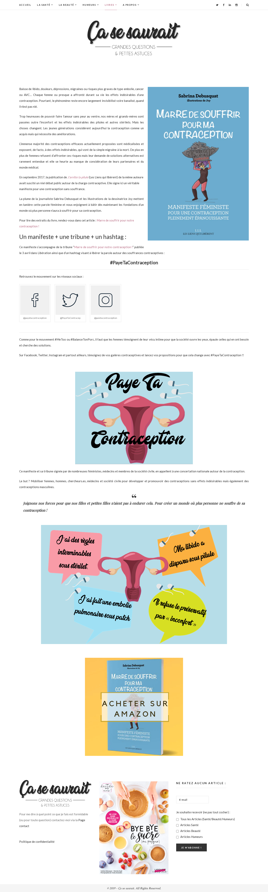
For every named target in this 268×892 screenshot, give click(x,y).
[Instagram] (236, 4)
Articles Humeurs (191, 836)
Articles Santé (189, 825)
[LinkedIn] (230, 4)
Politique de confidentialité (37, 841)
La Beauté (66, 5)
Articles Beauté (190, 831)
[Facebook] (223, 4)
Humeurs (89, 5)
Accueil (25, 5)
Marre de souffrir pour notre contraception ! (103, 247)
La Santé (43, 5)
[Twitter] (217, 4)
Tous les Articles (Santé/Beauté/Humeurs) (207, 819)
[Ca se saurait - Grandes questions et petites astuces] (134, 38)
